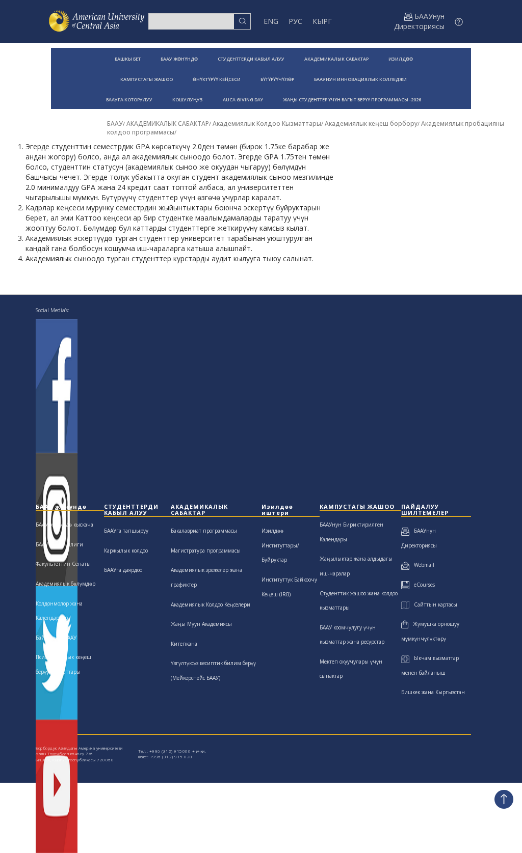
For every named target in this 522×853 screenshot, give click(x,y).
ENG (271, 21)
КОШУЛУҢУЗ (187, 99)
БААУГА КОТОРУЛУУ (129, 99)
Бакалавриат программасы (204, 530)
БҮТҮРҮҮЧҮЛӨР (277, 79)
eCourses (422, 584)
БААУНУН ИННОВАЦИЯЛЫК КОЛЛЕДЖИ (360, 79)
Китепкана (184, 643)
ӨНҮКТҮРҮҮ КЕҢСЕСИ (217, 79)
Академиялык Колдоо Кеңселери (210, 604)
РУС (295, 21)
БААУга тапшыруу (126, 530)
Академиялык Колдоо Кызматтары (267, 123)
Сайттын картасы (433, 604)
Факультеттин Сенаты (63, 563)
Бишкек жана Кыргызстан (433, 692)
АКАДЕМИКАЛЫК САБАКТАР (336, 59)
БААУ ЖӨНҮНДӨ (179, 59)
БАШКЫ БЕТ (128, 59)
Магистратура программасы (206, 550)
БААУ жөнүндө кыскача (64, 524)
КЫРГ (322, 21)
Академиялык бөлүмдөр (65, 583)
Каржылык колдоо (126, 550)
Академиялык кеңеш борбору (371, 123)
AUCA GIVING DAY (243, 99)
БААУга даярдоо (123, 569)
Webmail (421, 564)
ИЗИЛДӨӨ (400, 59)
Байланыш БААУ (56, 637)
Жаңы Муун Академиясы (201, 623)
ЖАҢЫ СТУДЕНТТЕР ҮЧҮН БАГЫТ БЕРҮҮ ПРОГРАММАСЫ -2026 (352, 99)
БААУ (115, 123)
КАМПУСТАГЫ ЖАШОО (146, 79)
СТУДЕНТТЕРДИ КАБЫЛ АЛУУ (251, 59)
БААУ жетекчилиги (59, 544)
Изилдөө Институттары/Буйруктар (280, 545)
